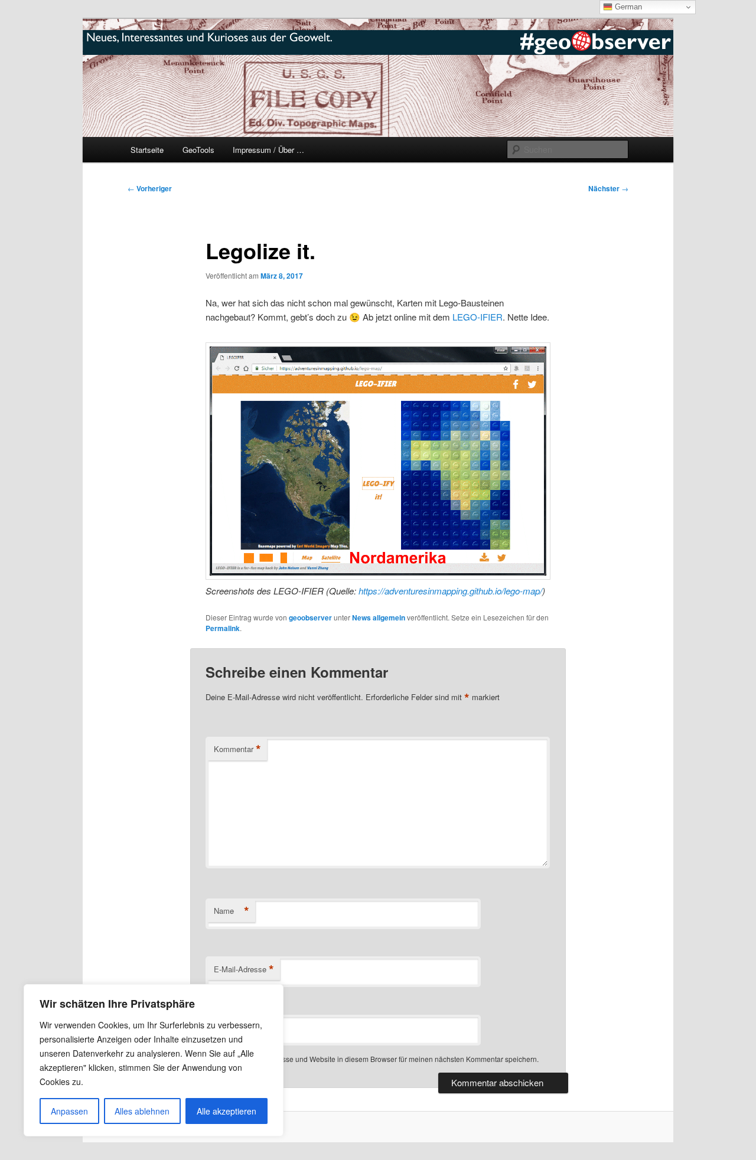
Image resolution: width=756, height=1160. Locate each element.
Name (231, 910)
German (627, 6)
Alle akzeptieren (226, 1111)
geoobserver (310, 617)
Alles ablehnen (142, 1111)
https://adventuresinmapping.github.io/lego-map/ (450, 590)
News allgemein (378, 617)
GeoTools (198, 149)
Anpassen (69, 1111)
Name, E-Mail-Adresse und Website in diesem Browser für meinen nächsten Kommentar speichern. (380, 1059)
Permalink (223, 628)
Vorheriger (150, 188)
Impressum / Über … (268, 149)
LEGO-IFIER (477, 317)
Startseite (147, 149)
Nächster (608, 188)
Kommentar (237, 749)
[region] (154, 1060)
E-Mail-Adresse (244, 969)
